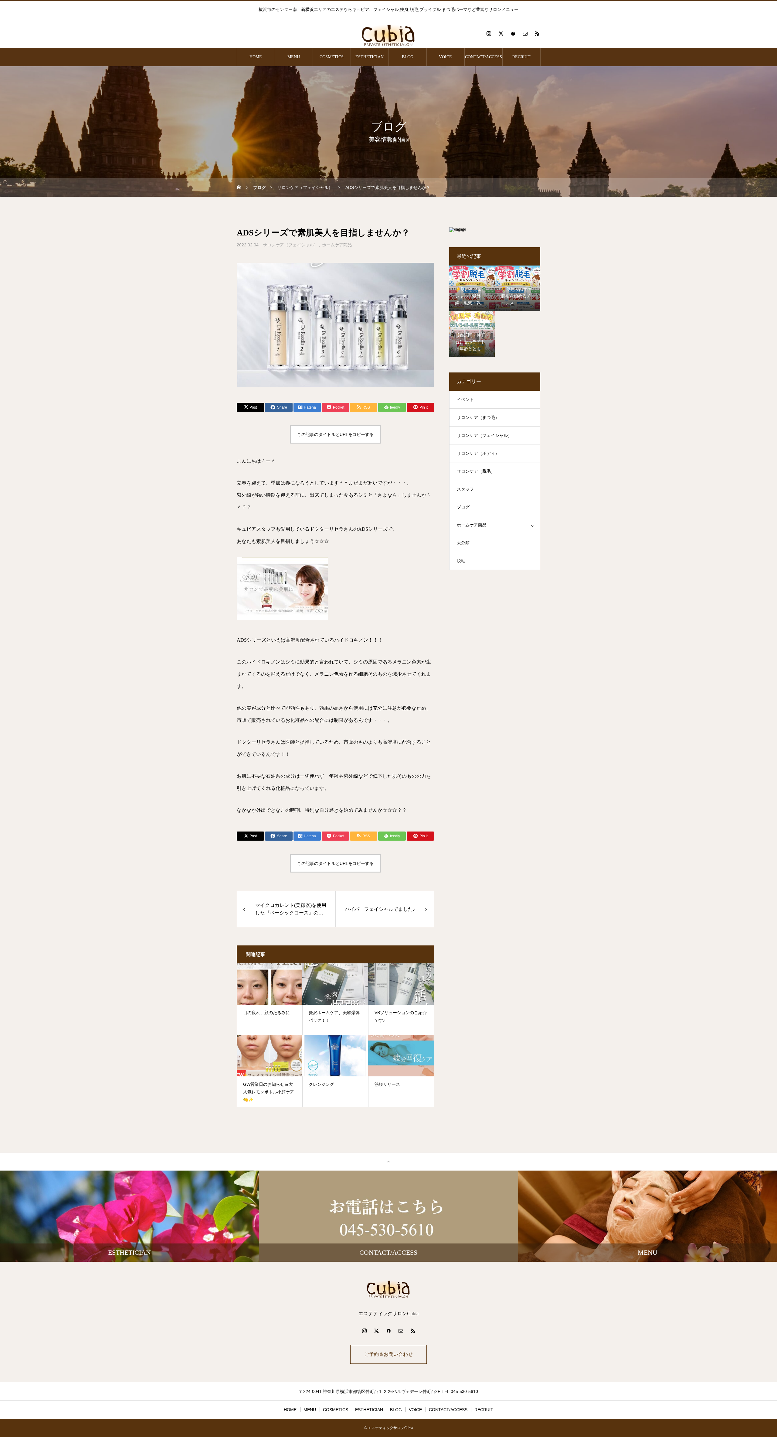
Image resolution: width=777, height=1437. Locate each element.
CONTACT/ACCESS (483, 57)
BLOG (407, 57)
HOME (255, 57)
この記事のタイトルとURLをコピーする (335, 434)
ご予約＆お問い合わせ (388, 1354)
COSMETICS (332, 57)
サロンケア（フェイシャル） (290, 244)
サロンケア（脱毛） (476, 471)
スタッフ (465, 489)
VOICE (445, 57)
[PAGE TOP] (388, 1162)
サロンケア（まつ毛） (478, 417)
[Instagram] (489, 33)
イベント (465, 399)
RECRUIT (521, 57)
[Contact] (525, 33)
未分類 (463, 543)
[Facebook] (513, 33)
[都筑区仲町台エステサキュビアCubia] (388, 33)
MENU (293, 57)
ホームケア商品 (337, 244)
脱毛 (461, 561)
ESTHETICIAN (369, 57)
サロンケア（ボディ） (478, 453)
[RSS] (537, 33)
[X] (501, 33)
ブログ (463, 507)
